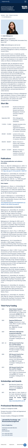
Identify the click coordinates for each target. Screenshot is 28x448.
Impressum (11, 444)
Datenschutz (3, 444)
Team (7, 15)
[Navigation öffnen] (25, 1)
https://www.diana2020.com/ (16, 401)
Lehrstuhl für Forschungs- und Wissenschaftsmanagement (7, 7)
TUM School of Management (7, 8)
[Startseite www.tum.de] (24, 7)
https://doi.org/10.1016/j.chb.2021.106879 (14, 171)
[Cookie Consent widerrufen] (24, 444)
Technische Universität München (8, 10)
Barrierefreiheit (20, 444)
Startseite (3, 15)
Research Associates (13, 15)
